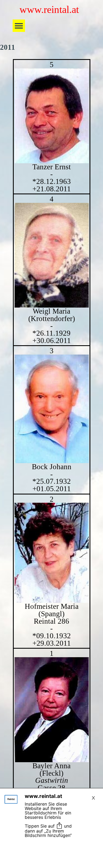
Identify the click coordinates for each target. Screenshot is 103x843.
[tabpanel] (51, 437)
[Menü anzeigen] (19, 26)
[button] (52, 115)
